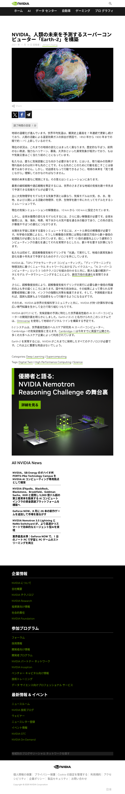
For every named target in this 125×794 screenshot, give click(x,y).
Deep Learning (35, 356)
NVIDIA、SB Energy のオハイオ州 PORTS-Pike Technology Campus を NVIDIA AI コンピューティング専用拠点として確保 (36, 477)
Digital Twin (26, 362)
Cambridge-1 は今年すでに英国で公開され (84, 331)
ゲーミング (83, 11)
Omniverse (23, 321)
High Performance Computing (53, 362)
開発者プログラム (22, 655)
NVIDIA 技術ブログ (23, 710)
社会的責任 (18, 612)
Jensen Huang (49, 44)
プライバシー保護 (45, 774)
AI (29, 11)
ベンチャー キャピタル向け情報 (30, 673)
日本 (109, 789)
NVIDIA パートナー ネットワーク (31, 661)
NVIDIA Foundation (23, 618)
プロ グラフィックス (108, 11)
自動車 (66, 11)
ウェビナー (18, 715)
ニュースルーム (21, 704)
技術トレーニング (22, 679)
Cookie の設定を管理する (73, 774)
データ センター (46, 11)
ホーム (18, 11)
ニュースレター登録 (23, 721)
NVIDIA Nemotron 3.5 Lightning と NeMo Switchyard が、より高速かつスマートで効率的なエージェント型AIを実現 (36, 525)
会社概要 (17, 589)
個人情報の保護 (22, 774)
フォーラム (18, 637)
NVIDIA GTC (19, 733)
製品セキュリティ (58, 778)
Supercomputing (56, 356)
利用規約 (95, 774)
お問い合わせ (79, 778)
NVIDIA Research (22, 600)
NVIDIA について (21, 583)
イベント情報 (19, 727)
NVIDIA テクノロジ (23, 594)
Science (78, 362)
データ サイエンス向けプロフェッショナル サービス (42, 685)
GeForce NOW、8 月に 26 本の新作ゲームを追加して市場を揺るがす (36, 512)
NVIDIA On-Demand (24, 739)
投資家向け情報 (21, 606)
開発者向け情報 (21, 649)
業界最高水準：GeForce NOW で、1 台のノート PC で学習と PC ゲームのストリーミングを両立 (36, 540)
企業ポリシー (37, 778)
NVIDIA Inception (22, 667)
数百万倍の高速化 (82, 274)
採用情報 (17, 643)
